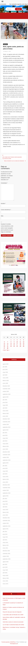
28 (7, 348)
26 (23, 346)
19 (23, 344)
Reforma (14, 594)
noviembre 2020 (6, 553)
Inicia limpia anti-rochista (18, 624)
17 (17, 344)
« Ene (4, 350)
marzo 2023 (5, 476)
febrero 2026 (6, 380)
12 (23, 342)
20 (4, 346)
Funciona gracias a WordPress (9, 642)
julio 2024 (5, 432)
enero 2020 (5, 580)
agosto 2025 (5, 397)
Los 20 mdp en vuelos (8, 624)
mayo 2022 (5, 504)
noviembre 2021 (6, 520)
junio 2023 (5, 468)
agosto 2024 (5, 429)
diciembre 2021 (6, 517)
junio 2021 (5, 534)
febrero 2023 (6, 479)
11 (20, 342)
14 (7, 344)
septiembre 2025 (6, 394)
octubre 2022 (6, 490)
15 (11, 344)
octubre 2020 (6, 556)
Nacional (5, 44)
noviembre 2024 (6, 421)
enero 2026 (5, 383)
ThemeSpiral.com (14, 643)
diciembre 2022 (6, 484)
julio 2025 (5, 399)
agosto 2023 (5, 462)
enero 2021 (5, 548)
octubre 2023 (6, 457)
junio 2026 (5, 369)
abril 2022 (5, 506)
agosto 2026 (5, 364)
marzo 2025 (5, 410)
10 (17, 342)
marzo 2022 (5, 509)
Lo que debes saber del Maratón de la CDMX (13, 614)
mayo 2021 (5, 537)
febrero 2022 (6, 512)
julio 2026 (5, 366)
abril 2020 (5, 572)
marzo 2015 (5, 583)
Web (2, 216)
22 (11, 346)
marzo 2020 (5, 575)
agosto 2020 (5, 561)
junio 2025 (5, 402)
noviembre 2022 (6, 487)
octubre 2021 (6, 523)
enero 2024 (5, 449)
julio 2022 (5, 498)
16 (14, 344)
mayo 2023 (5, 471)
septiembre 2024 (6, 427)
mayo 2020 (5, 570)
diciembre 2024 (6, 418)
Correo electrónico (6, 209)
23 (14, 346)
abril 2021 (5, 539)
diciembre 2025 (6, 386)
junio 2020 (5, 567)
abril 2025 (5, 408)
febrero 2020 (6, 578)
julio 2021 (5, 531)
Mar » (8, 350)
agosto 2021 (5, 528)
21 (7, 346)
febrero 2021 (6, 545)
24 (17, 346)
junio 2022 (5, 501)
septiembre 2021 (6, 526)
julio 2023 (5, 465)
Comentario (4, 183)
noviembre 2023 (6, 454)
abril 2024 (5, 440)
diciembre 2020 (6, 550)
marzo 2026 (5, 377)
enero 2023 (5, 482)
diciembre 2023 (6, 451)
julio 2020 (5, 564)
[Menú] (2, 1)
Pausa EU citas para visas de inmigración (12, 611)
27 (4, 348)
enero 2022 (5, 515)
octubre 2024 (6, 424)
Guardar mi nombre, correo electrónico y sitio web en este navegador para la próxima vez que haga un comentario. (7, 227)
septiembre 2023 (6, 460)
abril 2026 (5, 375)
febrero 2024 (6, 446)
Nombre (3, 203)
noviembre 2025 (6, 388)
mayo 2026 (5, 372)
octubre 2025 (6, 391)
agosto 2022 (5, 495)
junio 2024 (5, 435)
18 (20, 344)
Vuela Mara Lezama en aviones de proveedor (13, 621)
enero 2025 (5, 416)
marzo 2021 (5, 542)
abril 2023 (5, 473)
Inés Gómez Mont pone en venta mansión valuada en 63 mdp (12, 158)
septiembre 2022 (6, 493)
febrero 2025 (6, 413)
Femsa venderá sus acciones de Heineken (14, 160)
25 (20, 346)
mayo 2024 (5, 438)
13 (4, 344)
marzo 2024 (5, 443)
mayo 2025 (5, 405)
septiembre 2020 (6, 559)
